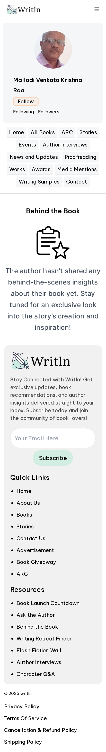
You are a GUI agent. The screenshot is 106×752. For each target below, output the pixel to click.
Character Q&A (35, 674)
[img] (31, 9)
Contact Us (30, 538)
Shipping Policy (23, 742)
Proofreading (80, 157)
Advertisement (35, 550)
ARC (67, 132)
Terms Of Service (25, 718)
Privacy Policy (21, 706)
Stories (88, 132)
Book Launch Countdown (48, 603)
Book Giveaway (36, 562)
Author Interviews (65, 144)
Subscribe (53, 458)
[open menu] (97, 9)
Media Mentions (77, 169)
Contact (76, 181)
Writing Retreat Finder (44, 638)
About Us (28, 503)
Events (27, 144)
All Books (43, 132)
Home (16, 132)
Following (23, 111)
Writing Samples (39, 181)
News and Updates (34, 157)
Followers (48, 111)
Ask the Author (35, 615)
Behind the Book (37, 626)
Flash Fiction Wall (38, 650)
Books (24, 514)
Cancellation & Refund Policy (40, 730)
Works (17, 169)
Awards (41, 169)
